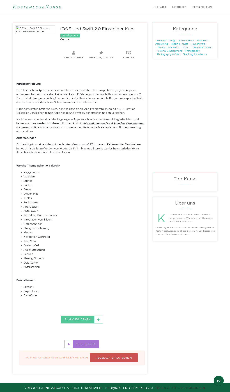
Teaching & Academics (195, 54)
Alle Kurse (160, 6)
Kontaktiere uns (202, 6)
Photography (192, 51)
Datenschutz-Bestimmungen (180, 388)
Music (185, 47)
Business (161, 40)
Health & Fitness (179, 44)
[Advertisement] (81, 73)
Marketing (174, 47)
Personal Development (169, 51)
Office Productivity (201, 47)
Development (186, 40)
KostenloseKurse (37, 7)
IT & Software (198, 44)
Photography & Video (168, 54)
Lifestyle (161, 47)
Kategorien (179, 6)
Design (172, 40)
